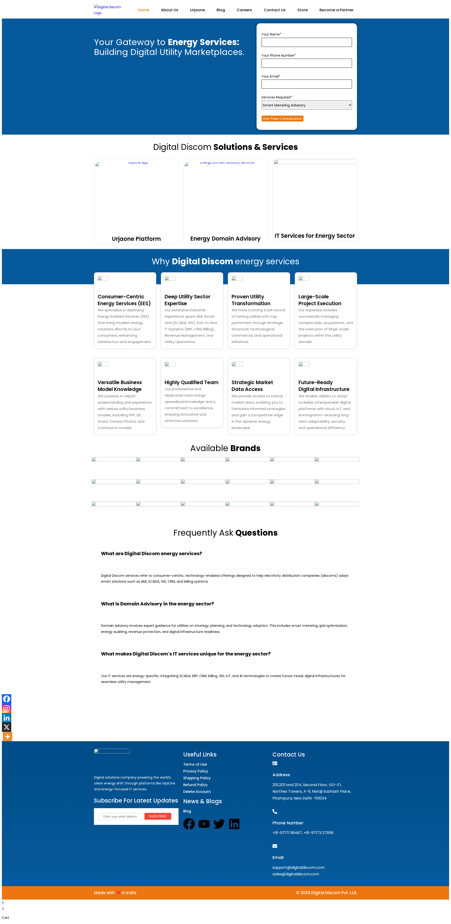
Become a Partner (336, 10)
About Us (169, 10)
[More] (7, 736)
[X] (6, 727)
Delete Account (197, 791)
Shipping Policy (197, 778)
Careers (244, 10)
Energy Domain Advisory (225, 238)
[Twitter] (219, 824)
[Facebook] (6, 699)
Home (143, 10)
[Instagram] (6, 708)
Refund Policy (195, 784)
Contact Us (275, 10)
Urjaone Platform (136, 239)
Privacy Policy (195, 771)
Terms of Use (195, 764)
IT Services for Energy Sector (315, 236)
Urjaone (197, 10)
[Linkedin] (6, 717)
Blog (221, 10)
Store (302, 10)
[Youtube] (204, 824)
